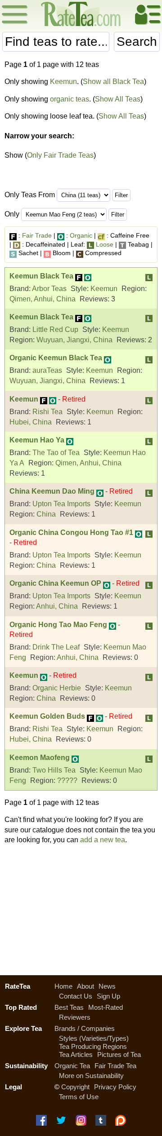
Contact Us (75, 996)
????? (67, 780)
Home (63, 986)
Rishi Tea (47, 412)
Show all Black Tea (113, 81)
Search (137, 42)
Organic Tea (72, 1066)
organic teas (69, 99)
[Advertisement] (81, 909)
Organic (81, 235)
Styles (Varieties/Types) (94, 1038)
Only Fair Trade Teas (60, 155)
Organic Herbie (56, 688)
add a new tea (102, 840)
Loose (104, 244)
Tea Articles (76, 1054)
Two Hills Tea (54, 770)
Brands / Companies (84, 1028)
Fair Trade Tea (115, 1066)
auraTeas (47, 370)
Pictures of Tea (119, 1054)
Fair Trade (37, 235)
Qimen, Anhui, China (42, 299)
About (85, 986)
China (46, 514)
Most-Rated (105, 1007)
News (107, 986)
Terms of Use (79, 1097)
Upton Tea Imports (61, 504)
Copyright (75, 1087)
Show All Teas (117, 99)
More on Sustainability (91, 1075)
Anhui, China (57, 606)
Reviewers (74, 1017)
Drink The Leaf (56, 647)
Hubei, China (30, 422)
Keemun (63, 81)
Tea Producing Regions (93, 1046)
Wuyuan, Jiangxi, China (74, 340)
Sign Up (108, 996)
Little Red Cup (55, 329)
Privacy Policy (115, 1087)
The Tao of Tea (56, 452)
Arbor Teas (49, 288)
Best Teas (69, 1007)
